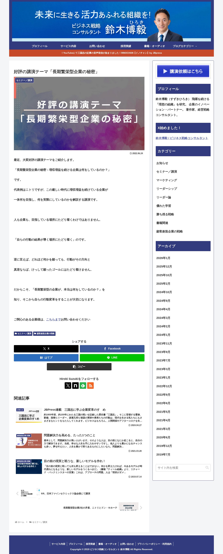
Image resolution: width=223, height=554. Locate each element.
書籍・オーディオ (107, 544)
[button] (79, 366)
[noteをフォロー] (75, 385)
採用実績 (90, 544)
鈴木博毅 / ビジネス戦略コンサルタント (182, 138)
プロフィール (75, 544)
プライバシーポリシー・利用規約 (154, 544)
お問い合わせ (127, 544)
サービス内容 (58, 544)
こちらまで (53, 319)
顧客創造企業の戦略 (46, 333)
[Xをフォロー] (68, 385)
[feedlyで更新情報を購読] (83, 385)
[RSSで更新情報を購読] (90, 385)
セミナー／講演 (24, 333)
